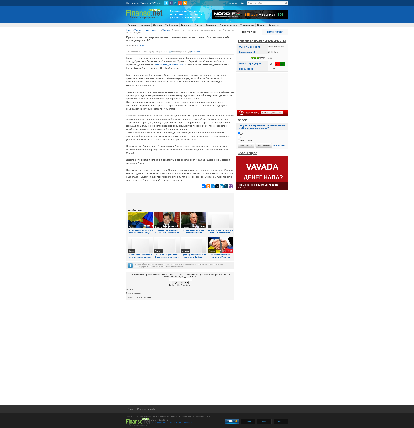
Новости (138, 297)
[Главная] (144, 18)
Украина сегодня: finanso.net (164, 422)
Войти (241, 3)
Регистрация (232, 3)
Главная (132, 25)
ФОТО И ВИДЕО (247, 153)
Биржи (198, 25)
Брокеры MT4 (274, 52)
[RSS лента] (185, 3)
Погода (130, 297)
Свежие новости (133, 293)
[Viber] (231, 186)
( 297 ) (272, 64)
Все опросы (279, 145)
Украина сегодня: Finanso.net (169, 65)
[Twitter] (166, 3)
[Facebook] (171, 3)
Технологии (247, 25)
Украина (145, 25)
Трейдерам (171, 25)
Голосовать (246, 145)
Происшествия (228, 25)
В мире (261, 25)
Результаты (264, 145)
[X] (217, 186)
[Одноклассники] (208, 186)
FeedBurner (186, 285)
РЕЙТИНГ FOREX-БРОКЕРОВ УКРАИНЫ (262, 41)
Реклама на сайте (146, 409)
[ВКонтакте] (175, 3)
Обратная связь (185, 422)
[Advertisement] (180, 200)
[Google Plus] (180, 3)
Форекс (157, 25)
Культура (274, 25)
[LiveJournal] (226, 186)
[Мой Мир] (213, 186)
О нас (131, 409)
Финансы (211, 25)
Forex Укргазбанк (276, 47)
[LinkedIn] (222, 186)
